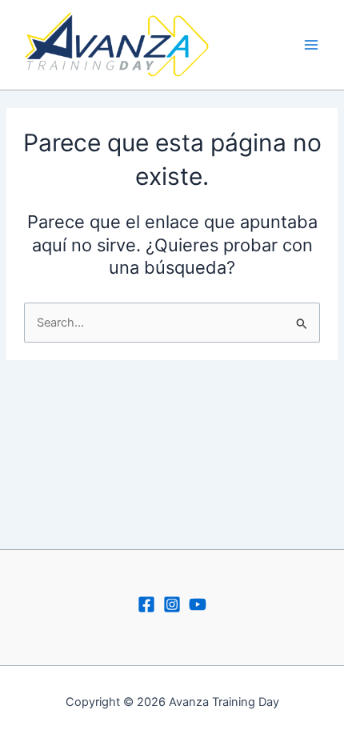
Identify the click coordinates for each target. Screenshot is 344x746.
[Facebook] (146, 604)
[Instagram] (172, 604)
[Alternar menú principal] (311, 45)
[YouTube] (197, 604)
